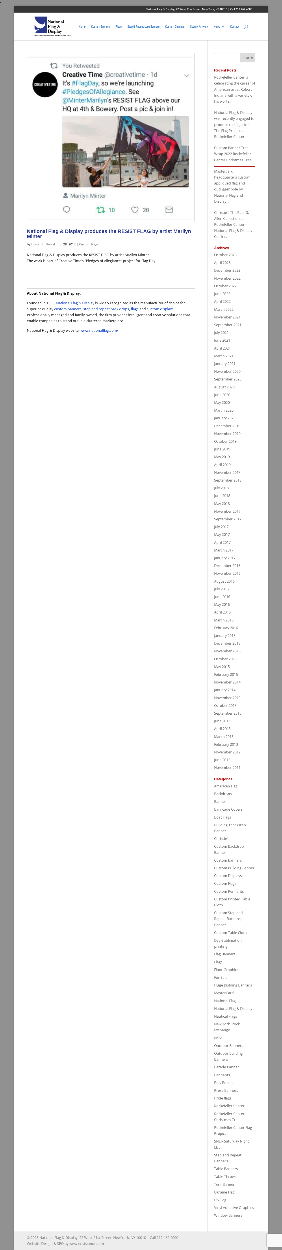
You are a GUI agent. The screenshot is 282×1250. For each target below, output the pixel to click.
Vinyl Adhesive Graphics (234, 1207)
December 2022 (227, 270)
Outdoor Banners (228, 1045)
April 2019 (222, 464)
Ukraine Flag (224, 1192)
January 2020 (225, 418)
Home (82, 26)
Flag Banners (225, 954)
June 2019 (222, 449)
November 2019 (227, 433)
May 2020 (222, 402)
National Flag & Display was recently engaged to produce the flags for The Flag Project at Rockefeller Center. (234, 124)
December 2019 (227, 426)
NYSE (218, 1037)
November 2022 (227, 278)
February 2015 (226, 674)
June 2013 (222, 721)
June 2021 (222, 340)
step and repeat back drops (106, 309)
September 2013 (227, 713)
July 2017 (221, 526)
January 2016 (225, 635)
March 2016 (224, 620)
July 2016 (221, 589)
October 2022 (225, 286)
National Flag (225, 1000)
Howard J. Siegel (43, 244)
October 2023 (225, 254)
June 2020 (222, 394)
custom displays (160, 309)
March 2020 (224, 410)
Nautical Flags (225, 1016)
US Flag (220, 1199)
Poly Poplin (223, 1082)
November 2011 (227, 767)
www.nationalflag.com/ (99, 330)
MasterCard (224, 992)
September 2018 (227, 480)
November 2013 (227, 697)
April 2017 (222, 542)
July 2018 (221, 488)
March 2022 (224, 309)
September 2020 (227, 379)
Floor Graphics (226, 969)
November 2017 (227, 511)
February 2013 (226, 744)
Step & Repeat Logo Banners (143, 26)
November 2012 (227, 752)
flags (135, 309)
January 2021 (225, 363)
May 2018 (222, 503)
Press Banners (226, 1090)
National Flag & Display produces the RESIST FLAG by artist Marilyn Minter (109, 233)
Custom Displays (174, 26)
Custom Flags (89, 244)
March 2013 (224, 736)
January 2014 (225, 689)
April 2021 (222, 348)
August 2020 (224, 387)
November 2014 (227, 682)
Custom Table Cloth (230, 932)
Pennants (222, 1075)
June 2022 (222, 293)
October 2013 (225, 705)
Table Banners (226, 1168)
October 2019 (225, 441)
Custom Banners (100, 26)
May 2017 (222, 534)
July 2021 (221, 332)
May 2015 (222, 666)
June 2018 (222, 495)
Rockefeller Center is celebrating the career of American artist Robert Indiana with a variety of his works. (234, 89)
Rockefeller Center (229, 1105)
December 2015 (227, 643)
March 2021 (224, 356)
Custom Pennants (229, 891)
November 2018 (227, 472)
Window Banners (228, 1215)
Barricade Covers (228, 809)
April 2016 (222, 612)
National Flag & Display (75, 303)
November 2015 (227, 651)
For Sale (220, 977)
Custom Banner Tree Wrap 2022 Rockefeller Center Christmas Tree (233, 153)
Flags (118, 26)
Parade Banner (226, 1067)
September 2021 (227, 324)
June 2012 (222, 759)
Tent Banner (224, 1184)
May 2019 (222, 456)
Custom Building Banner (234, 868)
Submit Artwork (199, 26)
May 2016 (222, 604)
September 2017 (227, 519)
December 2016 (227, 565)
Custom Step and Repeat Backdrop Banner (228, 918)
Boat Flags (222, 817)
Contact (234, 26)
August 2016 (224, 581)
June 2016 (222, 596)
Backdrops (223, 793)
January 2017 (225, 557)
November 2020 (227, 371)
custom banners (68, 309)
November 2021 (227, 317)
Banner (220, 801)
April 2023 (222, 262)
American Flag (225, 786)
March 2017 (224, 550)
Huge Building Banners (233, 985)
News (217, 26)
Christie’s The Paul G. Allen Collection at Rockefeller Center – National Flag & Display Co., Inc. (233, 224)
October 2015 (225, 659)
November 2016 (227, 573)
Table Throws (225, 1176)
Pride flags (223, 1098)
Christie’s (221, 838)
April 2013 (222, 728)
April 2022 (222, 301)
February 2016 (226, 627)
